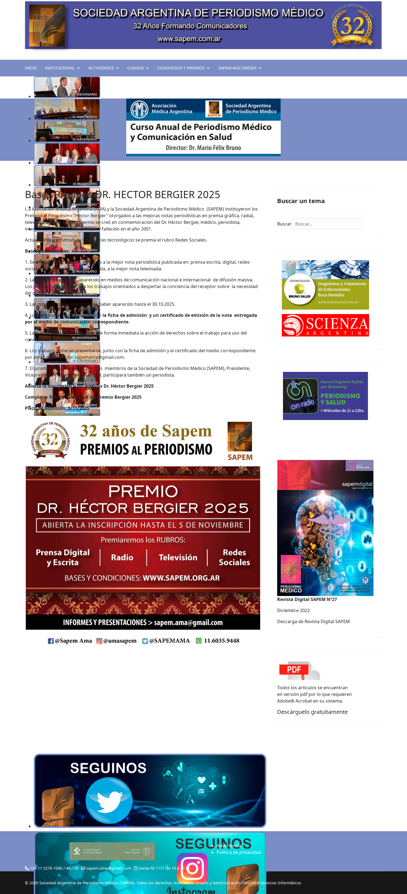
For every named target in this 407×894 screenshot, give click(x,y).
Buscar (284, 224)
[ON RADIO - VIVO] (325, 396)
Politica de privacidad (239, 852)
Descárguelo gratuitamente (312, 712)
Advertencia (229, 846)
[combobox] (327, 224)
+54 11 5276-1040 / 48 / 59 (54, 868)
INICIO (31, 68)
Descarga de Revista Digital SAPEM (313, 621)
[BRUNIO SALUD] (325, 285)
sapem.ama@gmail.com (108, 868)
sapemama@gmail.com (99, 357)
